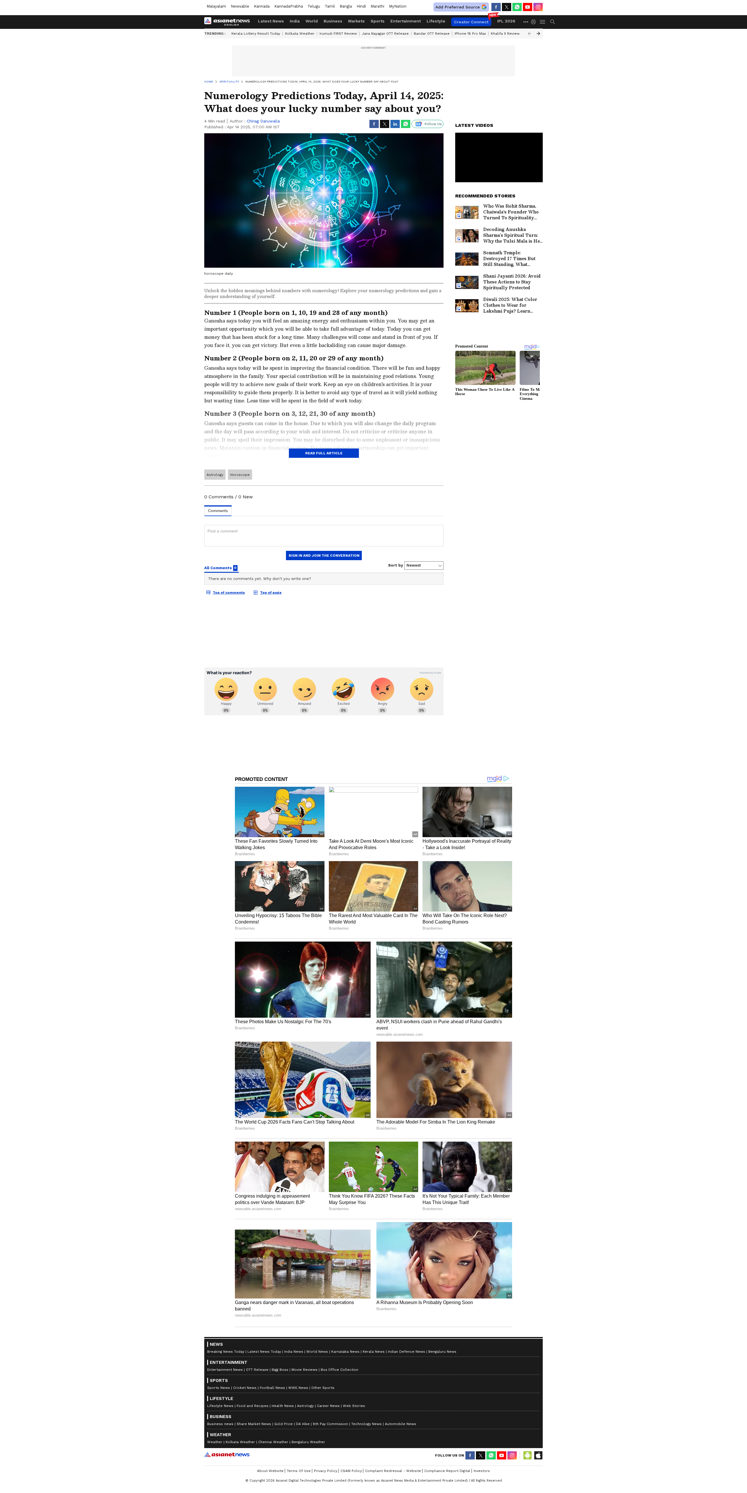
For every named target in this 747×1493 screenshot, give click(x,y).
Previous (529, 33)
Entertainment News (225, 1370)
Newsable (240, 6)
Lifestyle (436, 21)
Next (538, 33)
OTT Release (257, 1370)
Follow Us (433, 124)
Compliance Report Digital (447, 1471)
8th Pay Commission (330, 1424)
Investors (482, 1471)
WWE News (298, 1388)
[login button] (535, 22)
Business (333, 21)
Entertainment (405, 21)
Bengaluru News (442, 1352)
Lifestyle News (220, 1406)
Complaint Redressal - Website (393, 1471)
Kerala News (374, 1352)
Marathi (377, 6)
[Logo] (229, 22)
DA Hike (303, 1424)
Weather (214, 1442)
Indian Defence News (406, 1352)
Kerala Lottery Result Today (255, 33)
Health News (283, 1406)
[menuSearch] (552, 22)
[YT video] (527, 7)
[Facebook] (496, 7)
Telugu (314, 6)
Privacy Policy (325, 1471)
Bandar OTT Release (432, 33)
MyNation (397, 6)
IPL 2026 (506, 21)
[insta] (538, 7)
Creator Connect (471, 22)
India (295, 21)
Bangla (346, 6)
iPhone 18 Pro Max (470, 33)
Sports (378, 21)
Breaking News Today (225, 1352)
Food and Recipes (252, 1406)
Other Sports (322, 1388)
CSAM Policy (351, 1471)
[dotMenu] (526, 21)
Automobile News (400, 1424)
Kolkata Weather (300, 33)
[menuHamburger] (543, 22)
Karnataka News (345, 1352)
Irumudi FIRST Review (338, 33)
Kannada (262, 6)
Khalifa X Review (505, 33)
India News (293, 1352)
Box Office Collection (339, 1370)
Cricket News (244, 1388)
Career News (328, 1406)
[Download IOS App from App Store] (538, 1455)
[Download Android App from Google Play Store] (527, 1455)
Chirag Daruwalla (263, 121)
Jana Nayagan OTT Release (385, 33)
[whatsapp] (517, 7)
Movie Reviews (304, 1370)
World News (317, 1352)
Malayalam (216, 6)
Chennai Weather (273, 1442)
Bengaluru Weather (308, 1442)
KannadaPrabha (288, 6)
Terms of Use (299, 1471)
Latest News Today (264, 1352)
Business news (220, 1424)
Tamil (330, 6)
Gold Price (283, 1424)
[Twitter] (506, 7)
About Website (270, 1471)
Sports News (218, 1388)
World (312, 21)
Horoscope (240, 475)
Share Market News (254, 1424)
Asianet (226, 1454)
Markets (356, 21)
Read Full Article (324, 453)
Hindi (361, 6)
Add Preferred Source (457, 7)
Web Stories (354, 1406)
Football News (272, 1388)
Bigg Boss (280, 1370)
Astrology (215, 475)
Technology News (366, 1424)
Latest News (271, 21)
